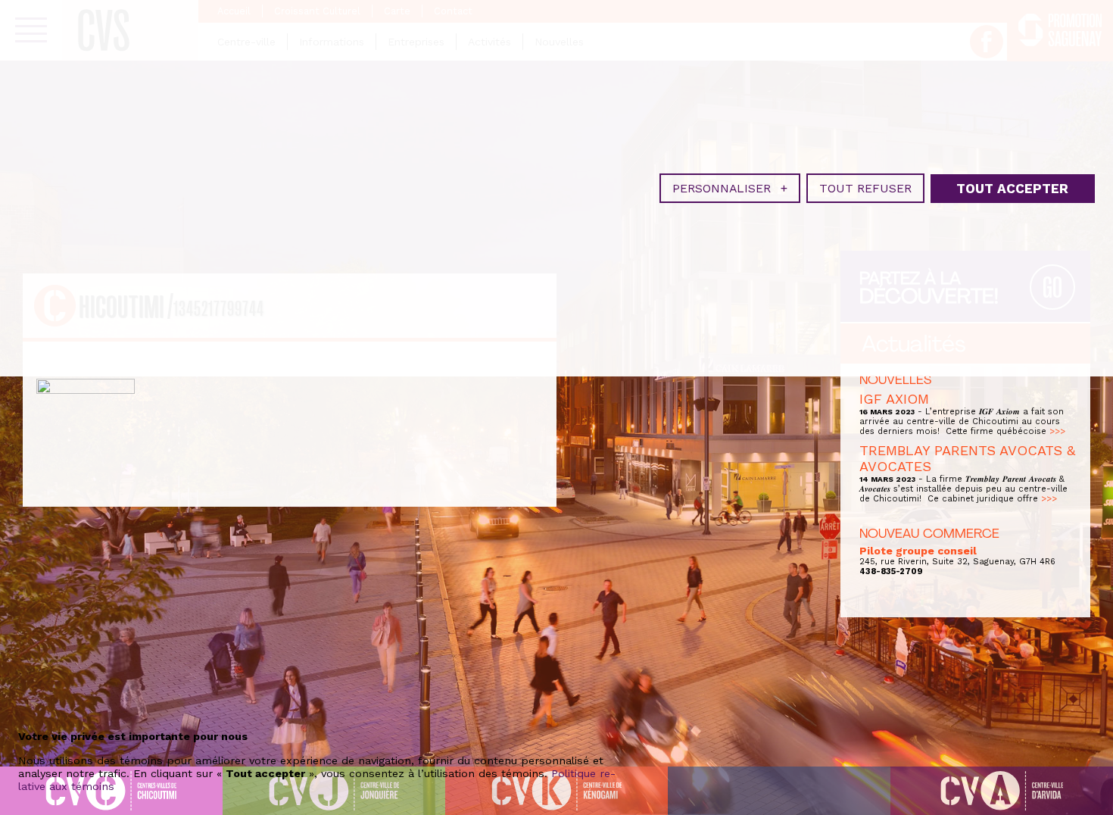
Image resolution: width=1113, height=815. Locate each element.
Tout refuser (865, 188)
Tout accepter (1012, 188)
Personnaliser (729, 188)
